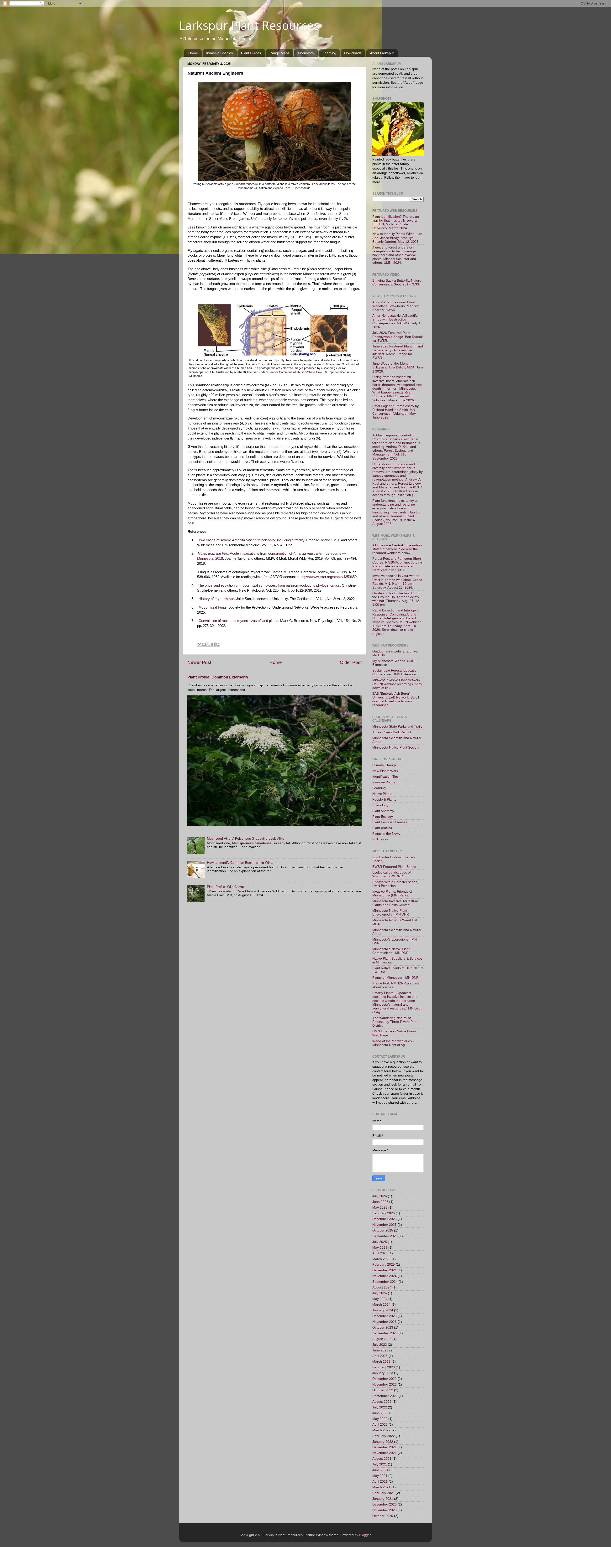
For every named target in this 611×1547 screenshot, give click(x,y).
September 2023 (385, 1333)
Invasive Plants (383, 782)
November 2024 (384, 1276)
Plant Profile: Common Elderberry (217, 677)
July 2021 (379, 1464)
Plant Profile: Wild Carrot (225, 887)
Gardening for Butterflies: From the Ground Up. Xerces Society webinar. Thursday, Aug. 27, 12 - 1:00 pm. (396, 599)
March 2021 (381, 1487)
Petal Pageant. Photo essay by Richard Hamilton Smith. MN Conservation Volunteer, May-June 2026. (395, 411)
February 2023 (383, 1367)
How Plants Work (385, 771)
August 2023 (381, 1339)
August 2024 (381, 1287)
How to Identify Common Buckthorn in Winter (241, 862)
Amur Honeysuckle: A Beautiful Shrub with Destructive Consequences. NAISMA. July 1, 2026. (396, 321)
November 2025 (384, 1224)
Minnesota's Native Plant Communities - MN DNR (391, 951)
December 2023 (384, 1316)
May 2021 (379, 1476)
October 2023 (382, 1327)
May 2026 (379, 1207)
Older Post (351, 662)
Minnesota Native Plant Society (395, 747)
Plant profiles (382, 828)
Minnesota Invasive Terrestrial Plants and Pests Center (395, 903)
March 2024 (381, 1304)
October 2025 (382, 1230)
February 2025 (383, 1264)
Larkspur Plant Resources (249, 25)
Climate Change (384, 765)
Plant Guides (251, 53)
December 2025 (384, 1219)
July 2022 (379, 1407)
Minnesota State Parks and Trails (397, 726)
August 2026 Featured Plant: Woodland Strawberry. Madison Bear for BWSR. (396, 306)
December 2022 (384, 1379)
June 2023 (380, 1350)
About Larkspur (382, 53)
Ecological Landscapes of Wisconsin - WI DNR (391, 874)
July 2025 (379, 1242)
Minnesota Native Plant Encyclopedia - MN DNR (390, 912)
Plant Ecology (382, 816)
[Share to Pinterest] (217, 644)
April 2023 (380, 1356)
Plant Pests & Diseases (389, 822)
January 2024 (382, 1310)
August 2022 (381, 1401)
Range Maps (279, 53)
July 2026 (379, 1196)
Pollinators (380, 839)
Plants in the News (386, 833)
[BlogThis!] (204, 644)
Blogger (365, 1535)
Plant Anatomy (383, 811)
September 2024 (385, 1281)
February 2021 (383, 1493)
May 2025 (379, 1247)
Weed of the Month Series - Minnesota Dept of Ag (393, 1043)
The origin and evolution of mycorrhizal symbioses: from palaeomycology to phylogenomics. (269, 585)
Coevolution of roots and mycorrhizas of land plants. (239, 621)
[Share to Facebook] (213, 644)
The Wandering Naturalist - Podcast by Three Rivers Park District (394, 1021)
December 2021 (384, 1447)
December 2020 (384, 1504)
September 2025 (385, 1236)
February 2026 (383, 1213)
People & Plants (384, 799)
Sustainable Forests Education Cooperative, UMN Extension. (395, 672)
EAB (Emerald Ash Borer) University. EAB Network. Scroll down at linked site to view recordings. (395, 699)
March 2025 (381, 1259)
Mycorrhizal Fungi (212, 607)
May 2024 (379, 1299)
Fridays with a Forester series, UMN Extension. (395, 884)
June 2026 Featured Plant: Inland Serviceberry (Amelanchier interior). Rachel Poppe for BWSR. (397, 352)
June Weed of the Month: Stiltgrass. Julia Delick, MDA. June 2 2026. (398, 367)
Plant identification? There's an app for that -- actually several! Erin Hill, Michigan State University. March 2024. (395, 222)
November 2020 (384, 1510)
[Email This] (199, 644)
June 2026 (380, 1202)
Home (193, 53)
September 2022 (385, 1396)
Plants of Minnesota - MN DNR (395, 977)
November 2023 (384, 1322)
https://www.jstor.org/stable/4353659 (328, 577)
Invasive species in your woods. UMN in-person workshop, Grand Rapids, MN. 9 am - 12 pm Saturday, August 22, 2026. (397, 581)
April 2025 (380, 1253)
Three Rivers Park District (391, 732)
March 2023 (381, 1361)
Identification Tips (385, 776)
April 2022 (380, 1424)
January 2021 (382, 1498)
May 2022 (379, 1419)
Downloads (353, 53)
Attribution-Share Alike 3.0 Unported (316, 372)
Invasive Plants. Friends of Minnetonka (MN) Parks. (392, 893)
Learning (329, 53)
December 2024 (384, 1270)
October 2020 (382, 1516)
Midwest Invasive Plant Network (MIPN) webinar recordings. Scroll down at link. (397, 683)
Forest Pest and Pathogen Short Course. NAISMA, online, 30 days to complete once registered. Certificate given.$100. (397, 564)
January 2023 (382, 1373)
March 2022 (381, 1430)
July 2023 (379, 1344)
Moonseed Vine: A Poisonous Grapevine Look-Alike (245, 838)
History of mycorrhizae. (217, 599)
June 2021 (380, 1470)
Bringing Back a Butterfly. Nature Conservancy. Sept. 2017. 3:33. (396, 282)
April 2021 (380, 1481)
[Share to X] (208, 644)
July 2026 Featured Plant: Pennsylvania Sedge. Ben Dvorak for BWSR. (397, 336)
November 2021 (384, 1453)
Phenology (306, 53)
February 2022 (383, 1436)
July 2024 (379, 1293)
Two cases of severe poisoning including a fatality (251, 540)
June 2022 (380, 1413)
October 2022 (382, 1390)
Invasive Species (219, 53)
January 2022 (382, 1442)
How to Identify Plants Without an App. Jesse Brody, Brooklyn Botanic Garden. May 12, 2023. (397, 237)
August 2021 (381, 1458)
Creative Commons (279, 372)
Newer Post (199, 662)
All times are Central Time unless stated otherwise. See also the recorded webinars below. (397, 549)
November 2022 (384, 1384)
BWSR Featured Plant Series (394, 867)
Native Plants (382, 794)
